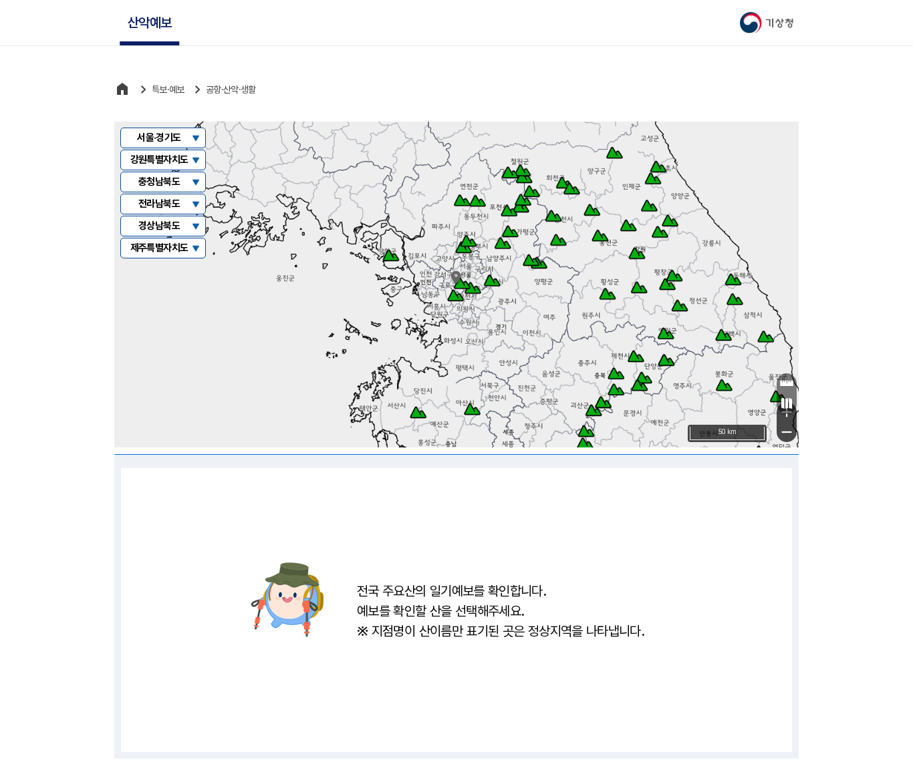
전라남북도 (159, 204)
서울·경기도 (158, 138)
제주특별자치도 (159, 248)
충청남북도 (159, 182)
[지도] (787, 403)
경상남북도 (159, 226)
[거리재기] (787, 383)
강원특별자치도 (159, 160)
